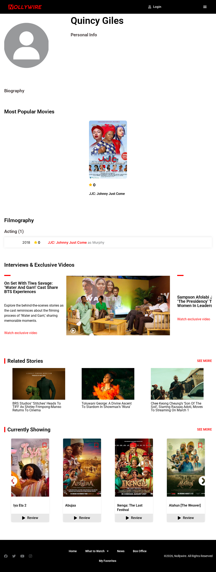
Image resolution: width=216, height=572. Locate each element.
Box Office (140, 551)
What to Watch (95, 551)
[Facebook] (5, 556)
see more (204, 429)
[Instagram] (30, 556)
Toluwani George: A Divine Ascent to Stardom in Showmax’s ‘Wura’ (107, 405)
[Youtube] (22, 556)
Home (73, 551)
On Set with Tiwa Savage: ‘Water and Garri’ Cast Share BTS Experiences (31, 287)
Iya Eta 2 (19, 505)
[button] (205, 7)
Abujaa (70, 505)
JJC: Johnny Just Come (107, 194)
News (120, 551)
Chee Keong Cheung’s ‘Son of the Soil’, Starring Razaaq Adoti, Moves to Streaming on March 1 (177, 406)
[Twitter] (14, 556)
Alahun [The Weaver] (185, 505)
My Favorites (107, 560)
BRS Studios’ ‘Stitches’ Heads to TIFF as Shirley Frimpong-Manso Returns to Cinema (36, 406)
